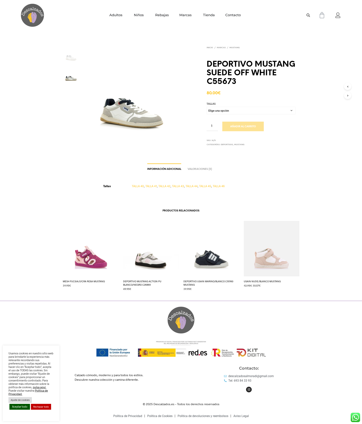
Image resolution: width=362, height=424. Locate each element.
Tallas (211, 104)
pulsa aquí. (39, 387)
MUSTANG (234, 48)
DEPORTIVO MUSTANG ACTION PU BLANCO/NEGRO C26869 (142, 283)
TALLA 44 (192, 186)
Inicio (210, 48)
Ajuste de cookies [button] (20, 399)
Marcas (221, 48)
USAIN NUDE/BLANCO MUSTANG (262, 281)
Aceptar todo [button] (19, 406)
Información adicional (164, 169)
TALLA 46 (219, 186)
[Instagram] (249, 389)
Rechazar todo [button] (41, 406)
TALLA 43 (178, 186)
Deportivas (227, 145)
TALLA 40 (138, 186)
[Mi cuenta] (338, 15)
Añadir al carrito (243, 126)
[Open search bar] (308, 15)
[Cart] (322, 15)
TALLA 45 (205, 186)
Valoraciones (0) (200, 169)
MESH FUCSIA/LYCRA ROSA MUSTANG (84, 281)
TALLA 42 (164, 186)
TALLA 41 (151, 186)
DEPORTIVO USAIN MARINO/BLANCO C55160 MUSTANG (208, 283)
